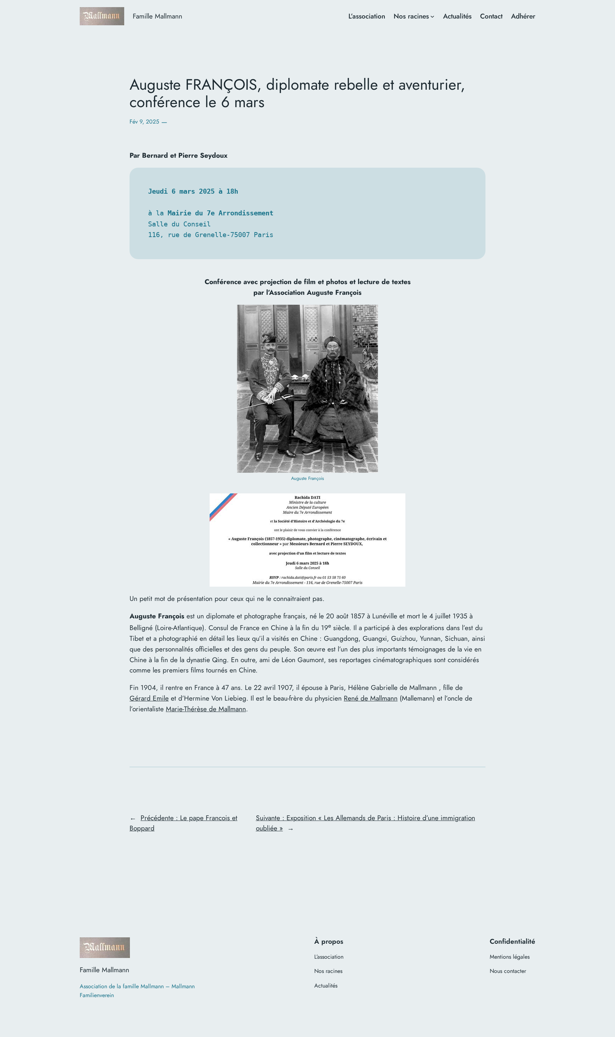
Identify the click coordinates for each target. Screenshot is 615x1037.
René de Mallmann (371, 698)
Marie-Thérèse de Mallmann (206, 709)
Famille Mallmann (157, 16)
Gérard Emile (149, 698)
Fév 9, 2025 (144, 121)
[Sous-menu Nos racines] (432, 16)
